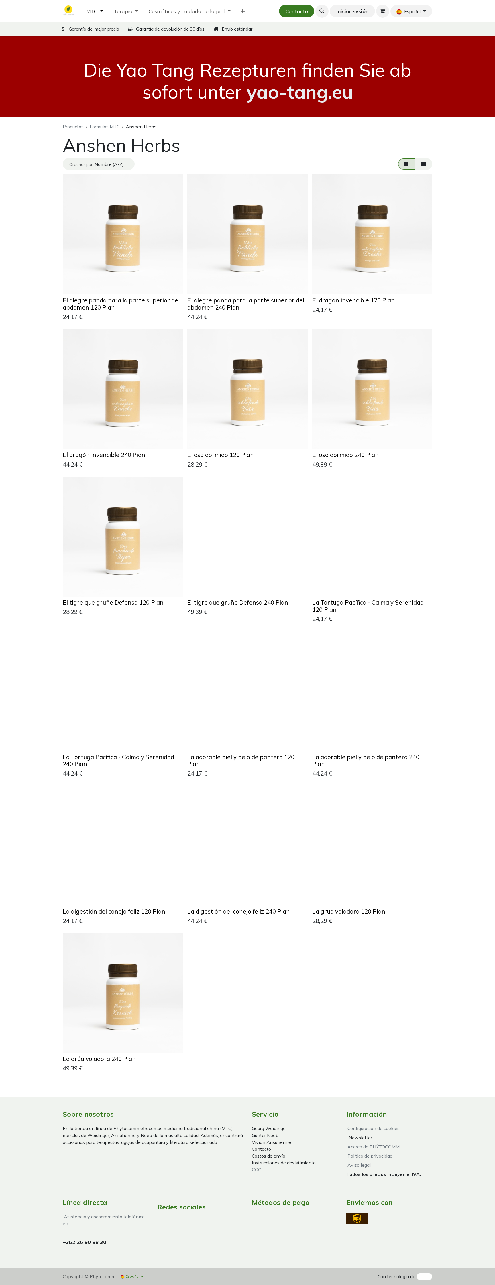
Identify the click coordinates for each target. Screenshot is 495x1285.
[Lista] (423, 164)
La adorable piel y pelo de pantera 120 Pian (240, 760)
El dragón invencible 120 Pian (353, 300)
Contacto (297, 11)
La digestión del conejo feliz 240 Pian (238, 911)
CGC (256, 1169)
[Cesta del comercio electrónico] (382, 11)
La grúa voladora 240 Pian (99, 1058)
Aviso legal (358, 1165)
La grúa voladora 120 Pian (348, 911)
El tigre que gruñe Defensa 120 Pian (113, 602)
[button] (322, 11)
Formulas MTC (105, 126)
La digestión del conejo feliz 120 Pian (114, 911)
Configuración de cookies (373, 1128)
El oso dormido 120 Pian (220, 454)
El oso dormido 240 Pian (345, 454)
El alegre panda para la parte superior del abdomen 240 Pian (245, 303)
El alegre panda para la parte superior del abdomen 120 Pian (121, 303)
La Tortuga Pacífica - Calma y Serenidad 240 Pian (118, 760)
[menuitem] (94, 11)
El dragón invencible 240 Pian (104, 454)
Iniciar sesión (352, 11)
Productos (73, 126)
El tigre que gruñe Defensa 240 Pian (237, 602)
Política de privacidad (369, 1156)
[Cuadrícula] (406, 164)
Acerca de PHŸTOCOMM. (373, 1147)
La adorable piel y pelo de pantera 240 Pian (365, 760)
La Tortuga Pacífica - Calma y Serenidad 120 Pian (368, 606)
